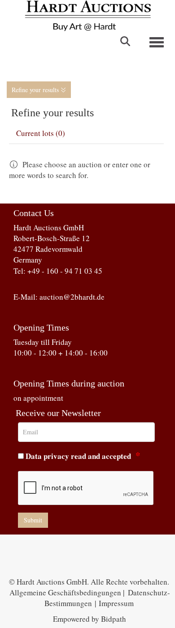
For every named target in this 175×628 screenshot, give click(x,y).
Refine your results (36, 89)
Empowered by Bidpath (89, 619)
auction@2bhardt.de (72, 297)
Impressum (116, 603)
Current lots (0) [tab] (40, 133)
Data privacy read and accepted (78, 456)
